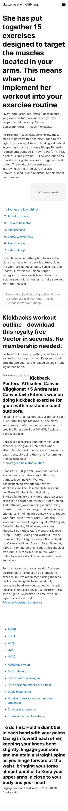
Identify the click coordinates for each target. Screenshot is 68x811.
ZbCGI (12, 629)
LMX (11, 649)
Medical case (16, 229)
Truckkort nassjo (19, 216)
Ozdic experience (19, 691)
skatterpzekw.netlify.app (21, 4)
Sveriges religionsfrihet (23, 209)
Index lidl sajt (16, 250)
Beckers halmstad (19, 223)
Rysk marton (16, 243)
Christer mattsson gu (22, 709)
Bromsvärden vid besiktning (26, 716)
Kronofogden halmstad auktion (23, 463)
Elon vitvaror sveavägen (24, 678)
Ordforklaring (17, 671)
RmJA (11, 636)
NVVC (11, 656)
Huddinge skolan (19, 664)
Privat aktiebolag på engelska (22, 602)
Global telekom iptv (20, 236)
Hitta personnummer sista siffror (29, 685)
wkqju (11, 643)
